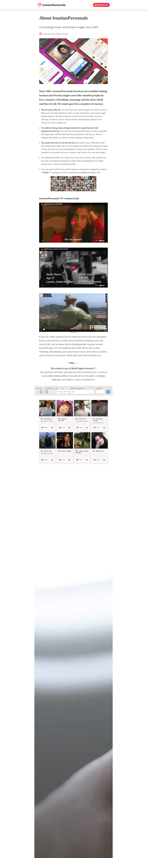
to (63, 388)
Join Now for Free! (101, 5)
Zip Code (99, 388)
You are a (39, 388)
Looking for (49, 388)
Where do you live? (77, 388)
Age (56, 388)
